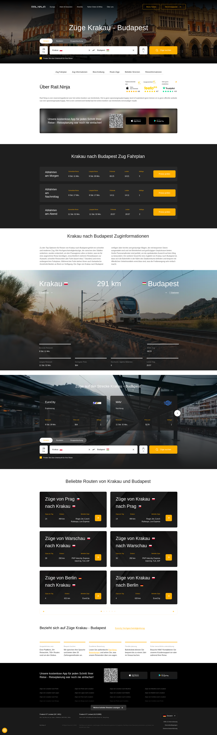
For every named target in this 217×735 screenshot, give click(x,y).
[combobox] (64, 50)
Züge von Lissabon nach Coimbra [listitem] (120, 697)
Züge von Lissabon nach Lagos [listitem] (49, 693)
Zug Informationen (79, 72)
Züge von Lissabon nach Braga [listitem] (49, 701)
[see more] (98, 518)
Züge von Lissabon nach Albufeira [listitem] (120, 689)
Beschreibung (98, 72)
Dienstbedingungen (171, 725)
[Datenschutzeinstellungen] (4, 730)
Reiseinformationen (153, 72)
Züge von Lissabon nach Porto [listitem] (49, 689)
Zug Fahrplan (61, 72)
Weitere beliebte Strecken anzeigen (106, 707)
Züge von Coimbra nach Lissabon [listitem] (155, 697)
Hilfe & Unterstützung (170, 722)
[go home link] (38, 7)
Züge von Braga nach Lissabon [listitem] (84, 701)
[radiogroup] (63, 41)
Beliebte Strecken (132, 72)
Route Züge (114, 72)
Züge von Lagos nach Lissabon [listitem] (84, 693)
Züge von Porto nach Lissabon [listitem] (84, 689)
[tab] (61, 72)
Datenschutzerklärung (170, 728)
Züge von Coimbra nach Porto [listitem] (154, 701)
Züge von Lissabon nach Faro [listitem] (49, 697)
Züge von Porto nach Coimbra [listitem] (119, 701)
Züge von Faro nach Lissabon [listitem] (84, 697)
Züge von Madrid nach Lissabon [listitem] (155, 693)
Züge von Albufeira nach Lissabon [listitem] (155, 689)
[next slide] (177, 413)
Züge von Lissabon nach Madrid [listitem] (120, 693)
